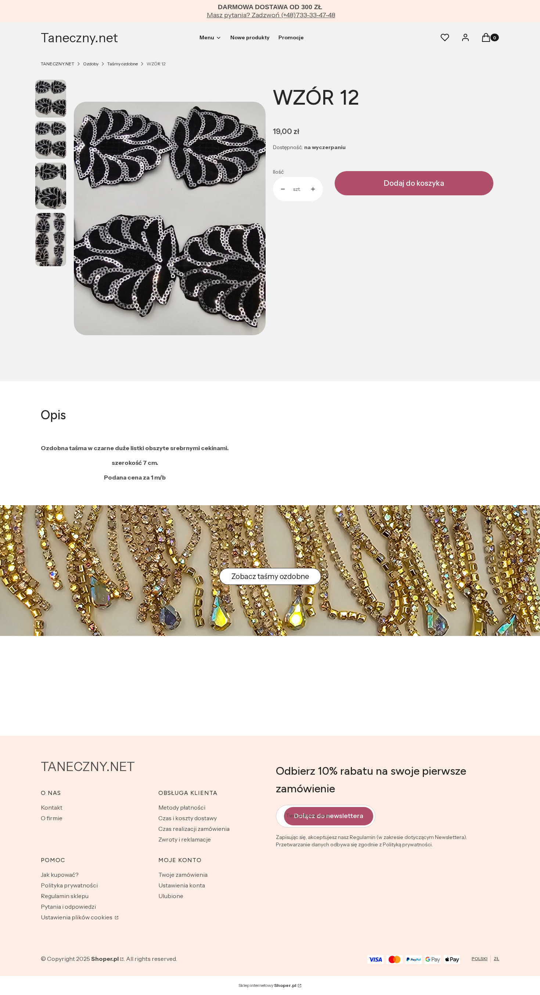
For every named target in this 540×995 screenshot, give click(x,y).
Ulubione (170, 896)
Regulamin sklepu (65, 896)
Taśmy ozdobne (122, 63)
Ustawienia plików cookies (77, 917)
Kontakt (51, 807)
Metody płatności (181, 807)
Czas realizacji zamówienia (194, 828)
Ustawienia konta (181, 885)
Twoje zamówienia (183, 874)
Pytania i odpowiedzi (68, 906)
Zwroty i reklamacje (184, 839)
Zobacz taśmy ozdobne (270, 576)
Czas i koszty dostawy (187, 818)
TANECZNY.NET (57, 63)
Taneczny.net (79, 38)
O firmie (51, 818)
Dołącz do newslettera (328, 816)
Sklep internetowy (267, 985)
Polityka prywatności (69, 885)
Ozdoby (90, 63)
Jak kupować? (60, 874)
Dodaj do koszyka (414, 183)
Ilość (278, 172)
